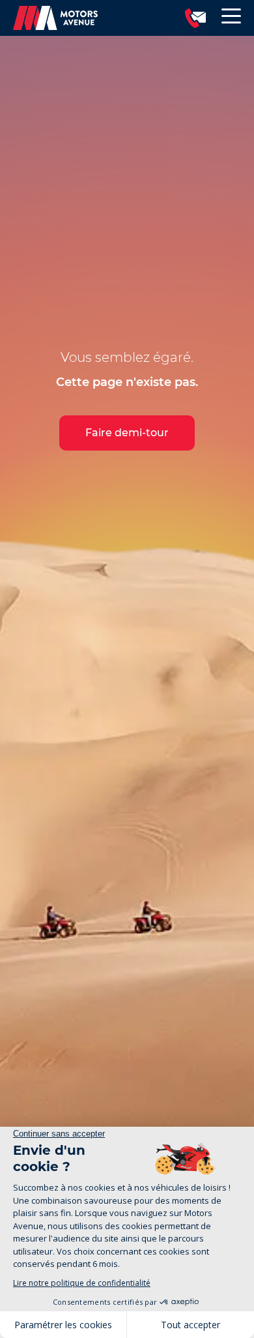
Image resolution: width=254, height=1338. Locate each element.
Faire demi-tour (127, 432)
